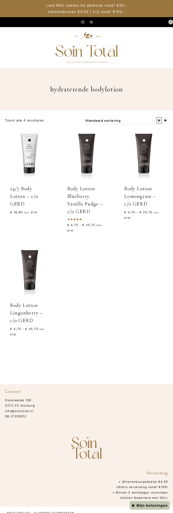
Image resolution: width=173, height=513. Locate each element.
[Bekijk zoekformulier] (91, 22)
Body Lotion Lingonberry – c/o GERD (26, 313)
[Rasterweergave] (159, 120)
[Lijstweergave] (165, 120)
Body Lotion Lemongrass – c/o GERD (140, 196)
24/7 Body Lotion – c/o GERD (24, 196)
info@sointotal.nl (19, 411)
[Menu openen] (83, 22)
